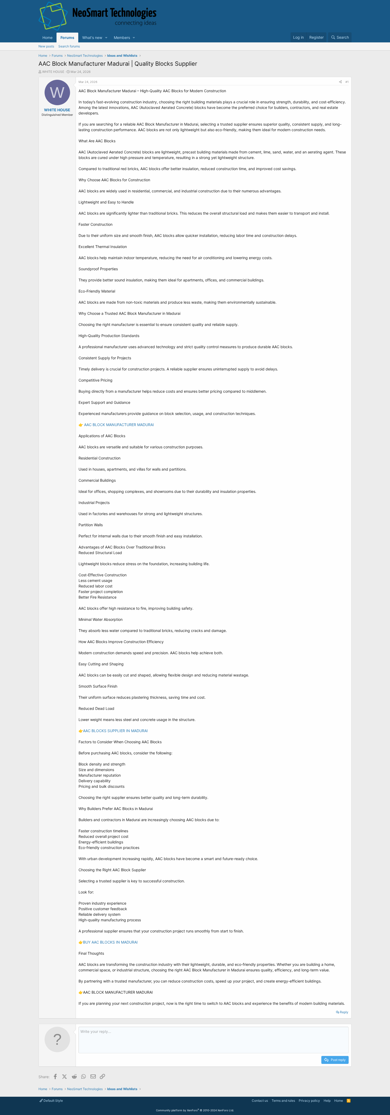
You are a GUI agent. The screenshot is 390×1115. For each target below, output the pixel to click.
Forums (67, 37)
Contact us (260, 1101)
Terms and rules (283, 1101)
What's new (92, 37)
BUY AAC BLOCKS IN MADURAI (110, 942)
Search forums (69, 46)
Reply (344, 1012)
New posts (46, 46)
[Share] (340, 82)
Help (327, 1101)
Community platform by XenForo (195, 1110)
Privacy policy (309, 1101)
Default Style (53, 1101)
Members (122, 37)
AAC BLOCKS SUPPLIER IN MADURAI (115, 730)
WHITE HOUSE (53, 72)
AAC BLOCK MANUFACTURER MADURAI (119, 424)
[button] (106, 37)
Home (47, 37)
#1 (347, 82)
